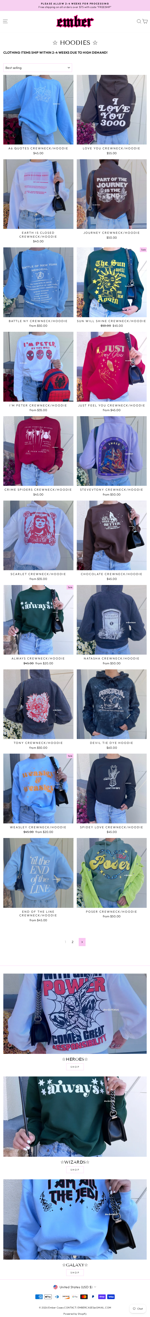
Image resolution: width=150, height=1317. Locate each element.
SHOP (75, 1066)
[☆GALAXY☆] (75, 1219)
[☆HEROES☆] (75, 1014)
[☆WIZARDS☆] (75, 1116)
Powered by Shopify (75, 1313)
